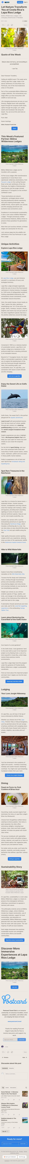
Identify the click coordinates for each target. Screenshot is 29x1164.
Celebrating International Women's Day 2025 (10, 1109)
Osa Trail (6, 530)
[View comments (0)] (8, 25)
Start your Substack (10, 1157)
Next (24, 1057)
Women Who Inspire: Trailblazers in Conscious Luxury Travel (9, 1105)
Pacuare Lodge (6, 182)
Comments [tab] (5, 1068)
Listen (25, 21)
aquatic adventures (17, 417)
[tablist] (8, 1068)
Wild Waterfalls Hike (18, 574)
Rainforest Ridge (15, 524)
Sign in (25, 2)
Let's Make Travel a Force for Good (10, 1096)
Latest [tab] (7, 1087)
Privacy (21, 1151)
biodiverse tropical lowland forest (15, 542)
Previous (6, 1057)
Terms (25, 1151)
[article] (14, 1096)
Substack (7, 1160)
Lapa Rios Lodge (8, 278)
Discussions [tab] (13, 1087)
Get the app (22, 1157)
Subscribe (20, 2)
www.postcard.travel (14, 1021)
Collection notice (14, 1153)
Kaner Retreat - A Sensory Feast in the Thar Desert (9, 1093)
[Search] (26, 1087)
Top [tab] (3, 1087)
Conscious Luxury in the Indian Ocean (9, 1123)
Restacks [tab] (11, 1068)
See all (4, 1131)
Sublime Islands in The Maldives (8, 1119)
